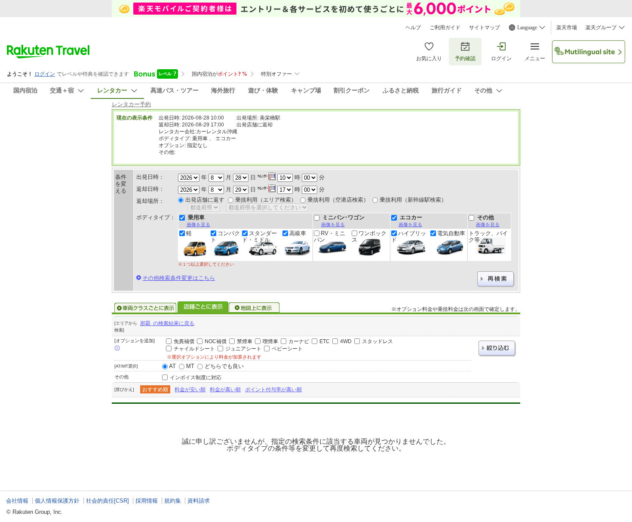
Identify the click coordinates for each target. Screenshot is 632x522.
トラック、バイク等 (488, 236)
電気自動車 (451, 233)
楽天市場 (566, 28)
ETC (324, 341)
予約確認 (465, 58)
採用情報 (146, 500)
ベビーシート (287, 349)
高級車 (297, 233)
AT (172, 366)
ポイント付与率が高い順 (273, 390)
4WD (346, 341)
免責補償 (184, 341)
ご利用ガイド (445, 28)
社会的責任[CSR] (107, 500)
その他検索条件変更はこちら (178, 278)
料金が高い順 (225, 390)
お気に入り (429, 58)
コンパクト (225, 236)
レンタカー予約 (131, 104)
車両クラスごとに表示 (145, 307)
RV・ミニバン (329, 236)
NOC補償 (216, 341)
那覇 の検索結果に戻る (167, 323)
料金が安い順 (190, 390)
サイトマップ (484, 28)
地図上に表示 (254, 307)
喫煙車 (270, 341)
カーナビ (298, 341)
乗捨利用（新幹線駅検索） (413, 200)
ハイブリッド (408, 236)
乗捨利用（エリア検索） (266, 200)
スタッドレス (377, 341)
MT (190, 366)
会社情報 (17, 500)
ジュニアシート (243, 349)
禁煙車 (244, 341)
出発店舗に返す (204, 200)
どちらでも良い (224, 366)
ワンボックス (369, 236)
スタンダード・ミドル (259, 236)
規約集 (172, 500)
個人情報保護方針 (57, 500)
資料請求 (198, 500)
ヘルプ (413, 28)
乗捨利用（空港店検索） (338, 200)
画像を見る (198, 224)
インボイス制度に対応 (195, 378)
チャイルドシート (194, 349)
